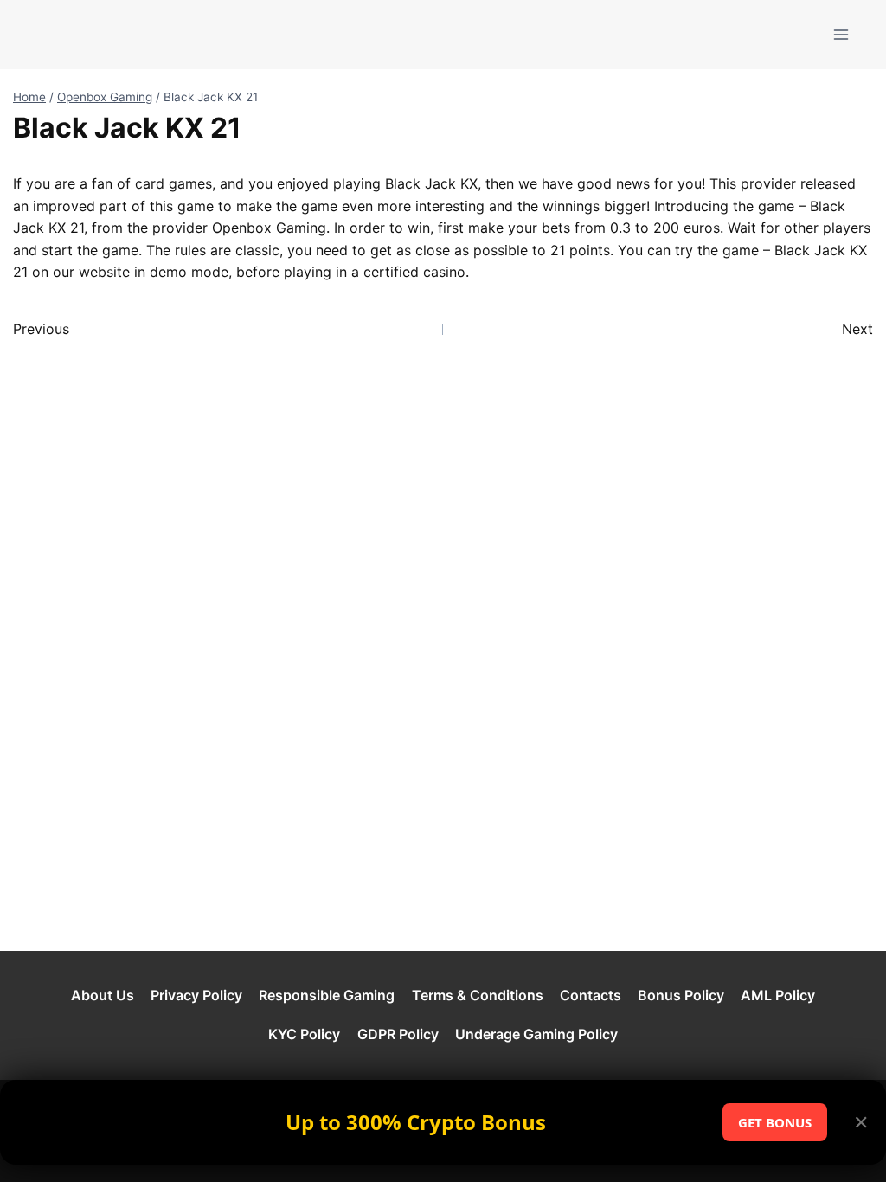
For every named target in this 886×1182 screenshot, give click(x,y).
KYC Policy (304, 1034)
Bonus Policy (681, 995)
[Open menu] (841, 34)
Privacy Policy (196, 995)
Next (857, 328)
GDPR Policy (398, 1034)
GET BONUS (775, 1122)
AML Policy (778, 995)
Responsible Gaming (327, 995)
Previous (41, 328)
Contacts (590, 995)
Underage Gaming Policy (536, 1034)
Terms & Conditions (477, 995)
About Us (102, 995)
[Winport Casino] (81, 34)
